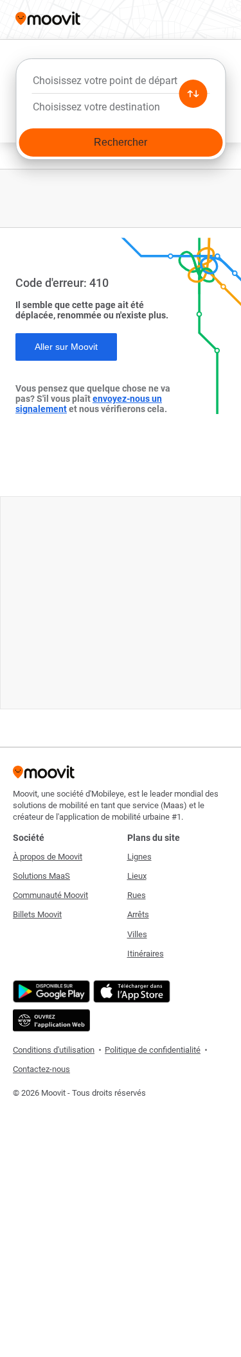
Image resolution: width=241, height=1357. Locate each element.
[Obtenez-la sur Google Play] (50, 991)
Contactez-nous (41, 1069)
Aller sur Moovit (66, 346)
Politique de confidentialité (153, 1050)
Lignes (139, 856)
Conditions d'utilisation (53, 1050)
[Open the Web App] (50, 1020)
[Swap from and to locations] (193, 94)
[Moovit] (47, 20)
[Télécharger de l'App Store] (130, 991)
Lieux (137, 876)
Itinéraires (145, 953)
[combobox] (120, 84)
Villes (137, 934)
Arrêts (138, 914)
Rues (136, 895)
